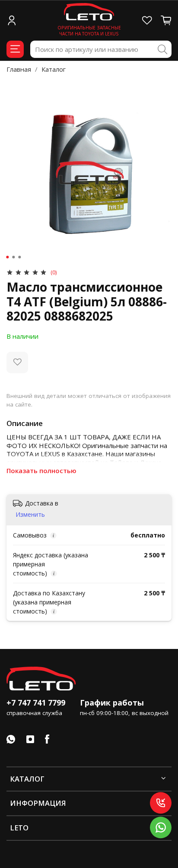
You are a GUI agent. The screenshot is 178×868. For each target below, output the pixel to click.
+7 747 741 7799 (35, 702)
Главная (18, 69)
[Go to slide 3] (19, 257)
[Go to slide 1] (7, 257)
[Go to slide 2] (13, 257)
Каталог (53, 69)
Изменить (30, 514)
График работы (112, 702)
